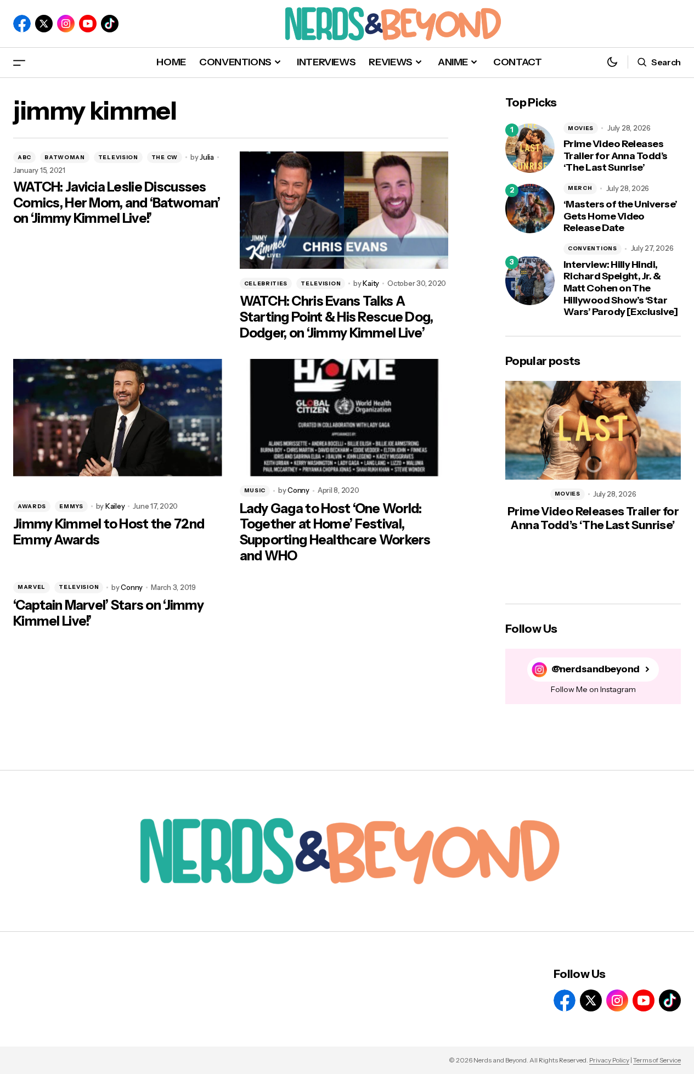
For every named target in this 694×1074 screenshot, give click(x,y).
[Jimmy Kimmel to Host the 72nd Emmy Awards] (117, 417)
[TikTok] (110, 24)
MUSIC (255, 490)
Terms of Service (657, 1060)
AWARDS (32, 506)
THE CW (164, 157)
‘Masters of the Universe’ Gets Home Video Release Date (620, 216)
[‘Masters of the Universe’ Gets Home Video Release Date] (530, 208)
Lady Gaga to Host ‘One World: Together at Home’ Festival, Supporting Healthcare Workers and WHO (335, 532)
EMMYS (71, 506)
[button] (19, 62)
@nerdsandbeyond (595, 669)
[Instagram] (66, 24)
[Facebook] (22, 24)
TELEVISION (118, 157)
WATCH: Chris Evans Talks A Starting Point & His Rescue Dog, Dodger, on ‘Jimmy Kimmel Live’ (336, 317)
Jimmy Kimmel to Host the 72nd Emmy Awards (108, 532)
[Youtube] (88, 24)
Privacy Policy (609, 1060)
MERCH (580, 188)
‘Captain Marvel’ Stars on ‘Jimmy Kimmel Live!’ (108, 613)
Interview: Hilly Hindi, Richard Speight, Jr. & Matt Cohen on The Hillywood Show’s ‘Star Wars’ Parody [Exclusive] (620, 288)
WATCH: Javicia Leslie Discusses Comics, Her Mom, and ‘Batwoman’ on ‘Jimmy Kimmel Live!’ (117, 203)
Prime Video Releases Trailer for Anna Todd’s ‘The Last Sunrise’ (615, 155)
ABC (24, 157)
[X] (44, 24)
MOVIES (581, 128)
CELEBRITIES (266, 283)
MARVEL (32, 587)
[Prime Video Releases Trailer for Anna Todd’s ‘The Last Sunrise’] (530, 148)
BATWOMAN (64, 157)
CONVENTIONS (592, 248)
